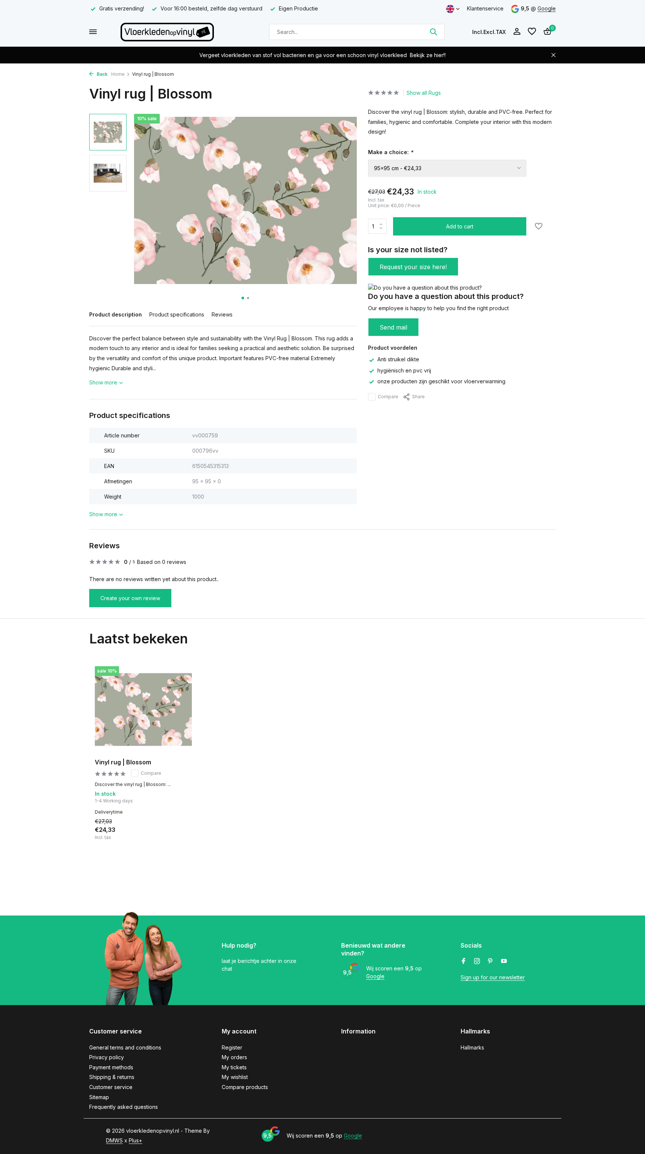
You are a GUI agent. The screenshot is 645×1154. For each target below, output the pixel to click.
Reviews (222, 314)
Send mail (393, 327)
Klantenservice (485, 8)
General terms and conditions (125, 1047)
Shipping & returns (111, 1077)
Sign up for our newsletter (493, 977)
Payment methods (111, 1067)
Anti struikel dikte (398, 359)
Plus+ (135, 1140)
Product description (115, 314)
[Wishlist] (532, 31)
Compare (388, 396)
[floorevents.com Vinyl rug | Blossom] (143, 709)
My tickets (234, 1067)
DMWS (114, 1140)
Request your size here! (413, 267)
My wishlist (235, 1077)
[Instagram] (477, 961)
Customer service (111, 1087)
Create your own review (130, 598)
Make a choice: (390, 152)
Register (232, 1047)
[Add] (179, 832)
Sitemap (99, 1097)
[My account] (516, 32)
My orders (234, 1057)
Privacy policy (106, 1057)
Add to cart (459, 226)
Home (118, 74)
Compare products (245, 1087)
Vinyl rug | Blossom (123, 762)
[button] (243, 298)
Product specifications (176, 314)
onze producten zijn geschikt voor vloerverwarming (441, 381)
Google (547, 8)
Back (102, 74)
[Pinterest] (490, 961)
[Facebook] (464, 961)
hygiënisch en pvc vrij (404, 370)
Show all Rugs (423, 93)
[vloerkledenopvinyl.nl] (167, 32)
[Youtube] (504, 961)
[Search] (433, 31)
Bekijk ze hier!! (428, 55)
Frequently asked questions (123, 1107)
